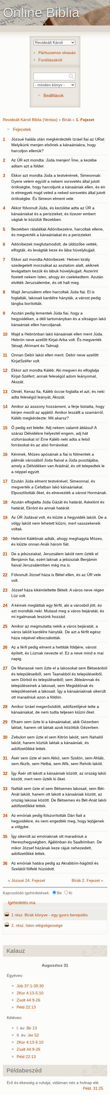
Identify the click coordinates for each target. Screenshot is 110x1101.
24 (5, 605)
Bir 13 (32, 1028)
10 (5, 334)
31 (5, 758)
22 (5, 574)
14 (5, 406)
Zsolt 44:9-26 (28, 1000)
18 (5, 502)
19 (5, 517)
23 (5, 590)
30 (5, 737)
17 (5, 481)
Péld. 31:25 (93, 1088)
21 (5, 553)
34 (5, 815)
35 (5, 836)
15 (5, 427)
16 (5, 454)
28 (5, 706)
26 (5, 647)
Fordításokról (50, 60)
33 (5, 788)
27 (5, 668)
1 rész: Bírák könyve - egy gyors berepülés (49, 915)
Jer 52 (33, 1035)
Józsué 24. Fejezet (28, 880)
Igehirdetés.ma (21, 902)
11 (5, 355)
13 (5, 391)
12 (5, 370)
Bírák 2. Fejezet (86, 880)
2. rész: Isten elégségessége (37, 925)
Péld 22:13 (26, 1007)
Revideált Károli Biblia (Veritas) (30, 120)
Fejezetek (22, 129)
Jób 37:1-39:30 (30, 986)
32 (5, 773)
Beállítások (53, 95)
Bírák (66, 120)
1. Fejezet (85, 120)
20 (5, 538)
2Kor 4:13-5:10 (30, 993)
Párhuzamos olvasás (57, 53)
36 (5, 863)
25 (5, 626)
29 (5, 721)
